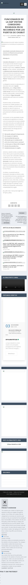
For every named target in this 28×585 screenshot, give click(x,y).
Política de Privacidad (19, 492)
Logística (18, 35)
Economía (13, 35)
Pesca (23, 35)
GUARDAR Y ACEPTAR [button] (7, 568)
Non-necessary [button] (5, 551)
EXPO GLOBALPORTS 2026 (11, 339)
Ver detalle (11, 353)
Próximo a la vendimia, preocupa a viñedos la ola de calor (13, 266)
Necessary (6, 536)
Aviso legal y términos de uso (14, 494)
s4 (19, 37)
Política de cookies (7, 492)
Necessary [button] (4, 534)
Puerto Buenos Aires (13, 37)
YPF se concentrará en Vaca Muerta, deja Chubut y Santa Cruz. (13, 235)
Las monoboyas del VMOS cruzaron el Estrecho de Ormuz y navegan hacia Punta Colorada (13, 256)
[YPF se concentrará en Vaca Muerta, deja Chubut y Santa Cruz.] (14, 231)
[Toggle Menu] (22, 4)
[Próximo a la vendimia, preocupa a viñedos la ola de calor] (14, 262)
